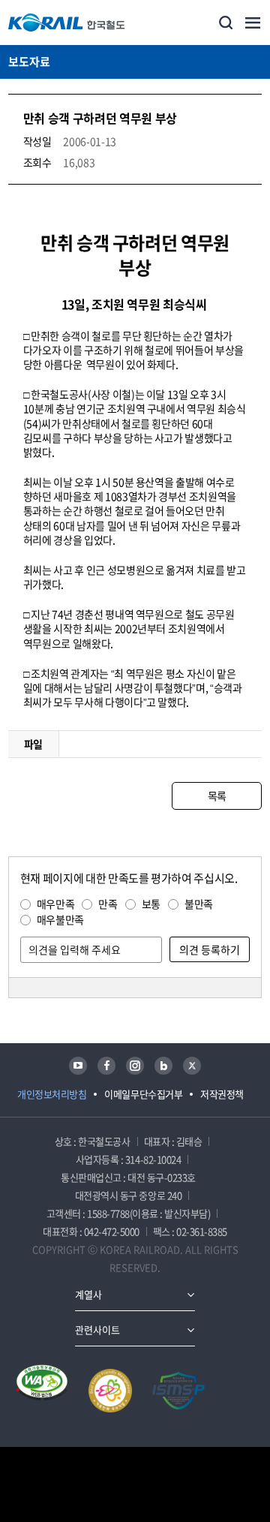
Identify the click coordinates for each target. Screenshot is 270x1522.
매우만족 (56, 904)
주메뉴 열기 (253, 22)
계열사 (88, 1294)
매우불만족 (60, 919)
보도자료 (29, 61)
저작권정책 (222, 1094)
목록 (217, 795)
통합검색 (225, 22)
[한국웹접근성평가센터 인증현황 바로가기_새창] (42, 1390)
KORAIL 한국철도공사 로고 (66, 23)
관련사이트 (97, 1329)
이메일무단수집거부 (143, 1094)
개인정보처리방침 (51, 1094)
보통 (151, 904)
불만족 (198, 904)
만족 (107, 904)
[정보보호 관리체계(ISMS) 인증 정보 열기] (178, 1390)
